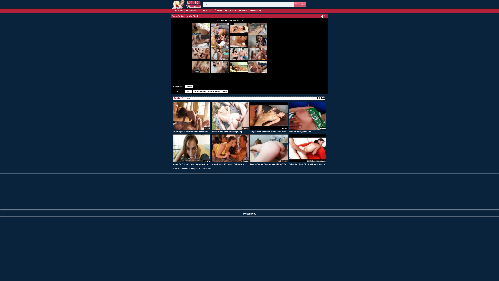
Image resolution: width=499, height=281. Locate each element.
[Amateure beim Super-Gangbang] (230, 116)
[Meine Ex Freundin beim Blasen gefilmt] (191, 148)
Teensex (189, 87)
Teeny (224, 91)
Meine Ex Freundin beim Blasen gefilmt (190, 164)
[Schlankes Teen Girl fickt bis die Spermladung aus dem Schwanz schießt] (308, 148)
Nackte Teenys (214, 91)
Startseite (175, 168)
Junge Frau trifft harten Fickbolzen (227, 164)
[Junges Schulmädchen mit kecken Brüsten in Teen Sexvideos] (269, 116)
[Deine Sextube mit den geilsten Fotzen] (187, 4)
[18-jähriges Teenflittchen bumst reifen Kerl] (191, 116)
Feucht (188, 91)
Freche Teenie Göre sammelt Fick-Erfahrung (270, 164)
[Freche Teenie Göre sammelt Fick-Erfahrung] (269, 148)
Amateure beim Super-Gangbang (226, 131)
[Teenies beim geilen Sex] (308, 116)
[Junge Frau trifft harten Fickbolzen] (230, 148)
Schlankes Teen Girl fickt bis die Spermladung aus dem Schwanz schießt (322, 164)
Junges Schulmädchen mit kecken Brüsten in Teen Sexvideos (278, 131)
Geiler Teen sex (200, 91)
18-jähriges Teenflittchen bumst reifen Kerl (192, 131)
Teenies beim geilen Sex (300, 131)
